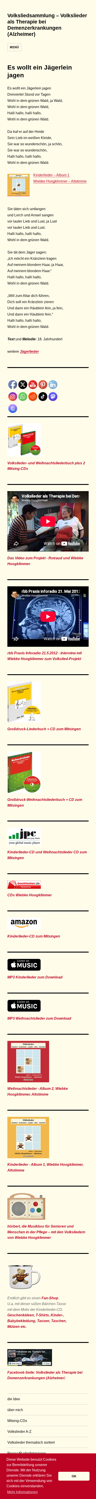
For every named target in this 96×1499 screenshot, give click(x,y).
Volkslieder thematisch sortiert (31, 1442)
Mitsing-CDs (17, 1421)
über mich (15, 1410)
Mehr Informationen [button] (22, 1492)
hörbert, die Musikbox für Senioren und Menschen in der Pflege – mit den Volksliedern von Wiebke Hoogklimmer (46, 1232)
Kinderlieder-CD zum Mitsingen (33, 936)
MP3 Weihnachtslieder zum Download (39, 1018)
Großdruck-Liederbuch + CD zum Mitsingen (44, 729)
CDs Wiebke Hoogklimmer (29, 895)
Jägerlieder (29, 351)
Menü (14, 47)
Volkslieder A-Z (19, 1431)
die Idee (13, 1399)
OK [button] (74, 1476)
